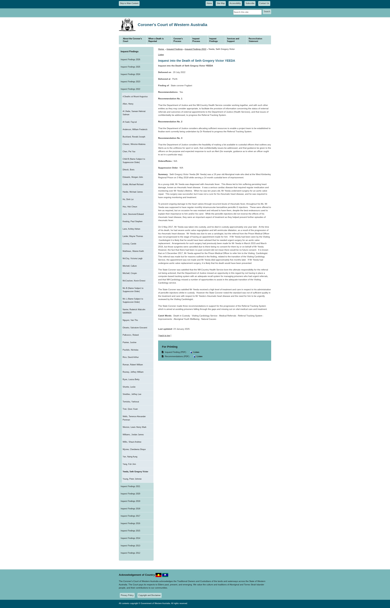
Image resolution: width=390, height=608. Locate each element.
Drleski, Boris (129, 169)
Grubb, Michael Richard (133, 184)
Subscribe (250, 3)
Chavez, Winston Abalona (134, 144)
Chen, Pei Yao (129, 151)
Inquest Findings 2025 (130, 67)
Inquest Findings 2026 (130, 59)
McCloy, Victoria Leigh (132, 258)
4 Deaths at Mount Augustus (135, 96)
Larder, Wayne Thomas (133, 236)
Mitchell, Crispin (130, 273)
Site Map (221, 3)
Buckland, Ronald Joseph (134, 137)
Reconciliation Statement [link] (255, 39)
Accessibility (235, 3)
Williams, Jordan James (133, 434)
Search (267, 12)
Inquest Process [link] (196, 39)
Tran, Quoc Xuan (130, 409)
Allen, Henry (128, 104)
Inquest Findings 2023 (130, 81)
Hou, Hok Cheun (130, 207)
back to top (164, 335)
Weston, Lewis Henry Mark (134, 427)
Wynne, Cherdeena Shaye (134, 449)
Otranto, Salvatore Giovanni (135, 327)
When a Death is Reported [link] (156, 39)
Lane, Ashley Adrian (131, 229)
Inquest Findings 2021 (130, 486)
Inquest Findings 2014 (130, 538)
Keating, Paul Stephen (132, 221)
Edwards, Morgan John (133, 177)
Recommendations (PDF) (175, 356)
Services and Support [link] (233, 39)
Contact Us (264, 3)
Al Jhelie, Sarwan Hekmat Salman (134, 113)
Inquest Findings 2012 (130, 553)
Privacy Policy (127, 595)
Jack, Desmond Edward (133, 214)
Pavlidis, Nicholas (130, 350)
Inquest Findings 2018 (130, 508)
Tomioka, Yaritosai (131, 402)
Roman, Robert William (133, 364)
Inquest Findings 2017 (130, 516)
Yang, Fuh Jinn (129, 464)
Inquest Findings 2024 (130, 74)
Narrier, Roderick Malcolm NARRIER (134, 311)
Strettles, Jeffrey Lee (132, 394)
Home (209, 3)
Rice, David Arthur (131, 357)
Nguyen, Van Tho (130, 320)
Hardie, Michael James (133, 192)
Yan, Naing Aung (130, 457)
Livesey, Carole (129, 244)
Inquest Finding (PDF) (174, 352)
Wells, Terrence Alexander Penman (134, 418)
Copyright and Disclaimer (149, 595)
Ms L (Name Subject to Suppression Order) (133, 300)
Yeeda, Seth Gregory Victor (135, 471)
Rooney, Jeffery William (133, 372)
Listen (196, 352)
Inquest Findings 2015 (130, 531)
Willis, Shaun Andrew (132, 442)
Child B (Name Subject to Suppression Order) (134, 160)
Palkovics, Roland (131, 335)
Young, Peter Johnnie (132, 479)
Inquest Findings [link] (213, 39)
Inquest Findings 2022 (130, 89)
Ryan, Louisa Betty (131, 379)
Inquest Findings (129, 51)
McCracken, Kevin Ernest (134, 281)
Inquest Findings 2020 (130, 494)
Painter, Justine (129, 342)
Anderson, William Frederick (135, 129)
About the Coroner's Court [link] (132, 39)
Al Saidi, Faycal (130, 122)
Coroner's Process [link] (178, 39)
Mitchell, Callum (130, 266)
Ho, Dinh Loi (128, 199)
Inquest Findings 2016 (130, 523)
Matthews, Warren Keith (133, 251)
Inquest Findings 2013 (130, 545)
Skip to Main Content (129, 3)
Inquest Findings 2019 (130, 501)
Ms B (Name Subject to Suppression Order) (133, 290)
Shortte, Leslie (129, 387)
